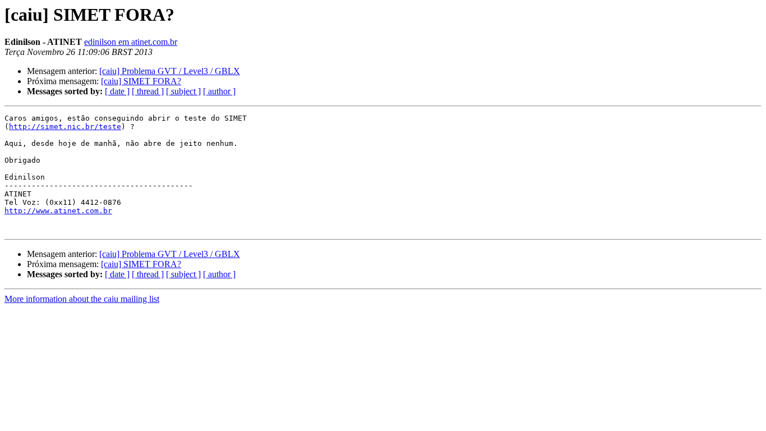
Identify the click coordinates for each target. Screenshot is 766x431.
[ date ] (117, 91)
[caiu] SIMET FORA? (141, 81)
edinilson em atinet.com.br (130, 42)
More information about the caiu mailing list (81, 299)
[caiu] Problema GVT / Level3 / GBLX (169, 71)
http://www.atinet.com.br (58, 211)
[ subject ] (183, 91)
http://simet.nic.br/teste (65, 126)
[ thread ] (148, 91)
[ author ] (219, 91)
